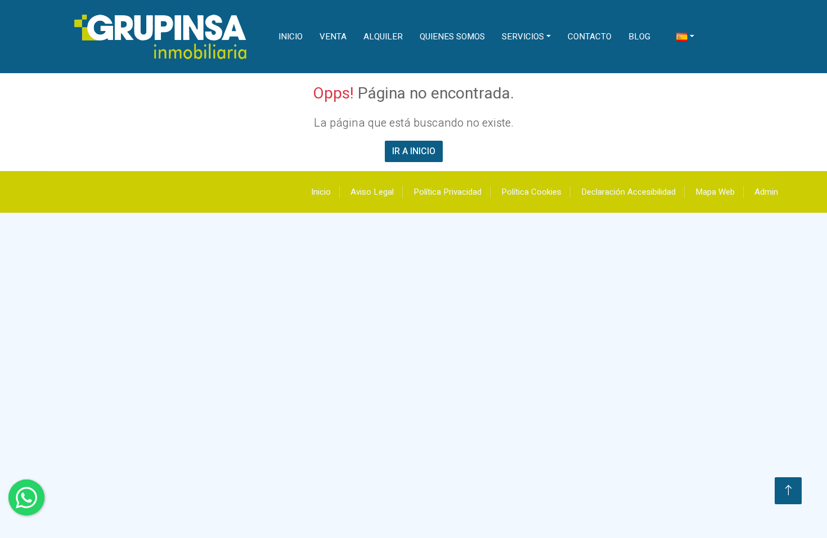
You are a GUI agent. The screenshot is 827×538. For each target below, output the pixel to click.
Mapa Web (715, 192)
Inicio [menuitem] (290, 36)
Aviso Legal (372, 192)
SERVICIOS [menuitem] (523, 36)
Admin (766, 192)
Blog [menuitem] (639, 36)
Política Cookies (531, 192)
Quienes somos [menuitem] (452, 36)
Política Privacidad (448, 192)
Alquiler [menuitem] (383, 36)
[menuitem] (685, 36)
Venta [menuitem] (333, 36)
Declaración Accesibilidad (628, 192)
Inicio (321, 192)
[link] (161, 36)
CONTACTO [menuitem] (590, 36)
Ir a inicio (413, 151)
